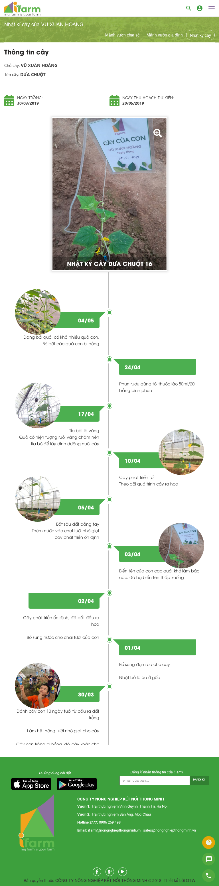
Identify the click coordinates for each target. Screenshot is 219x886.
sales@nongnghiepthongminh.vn (169, 830)
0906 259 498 (110, 822)
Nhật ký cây (200, 35)
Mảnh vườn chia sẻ (122, 35)
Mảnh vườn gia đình (165, 35)
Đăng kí (199, 779)
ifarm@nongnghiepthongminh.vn (114, 830)
